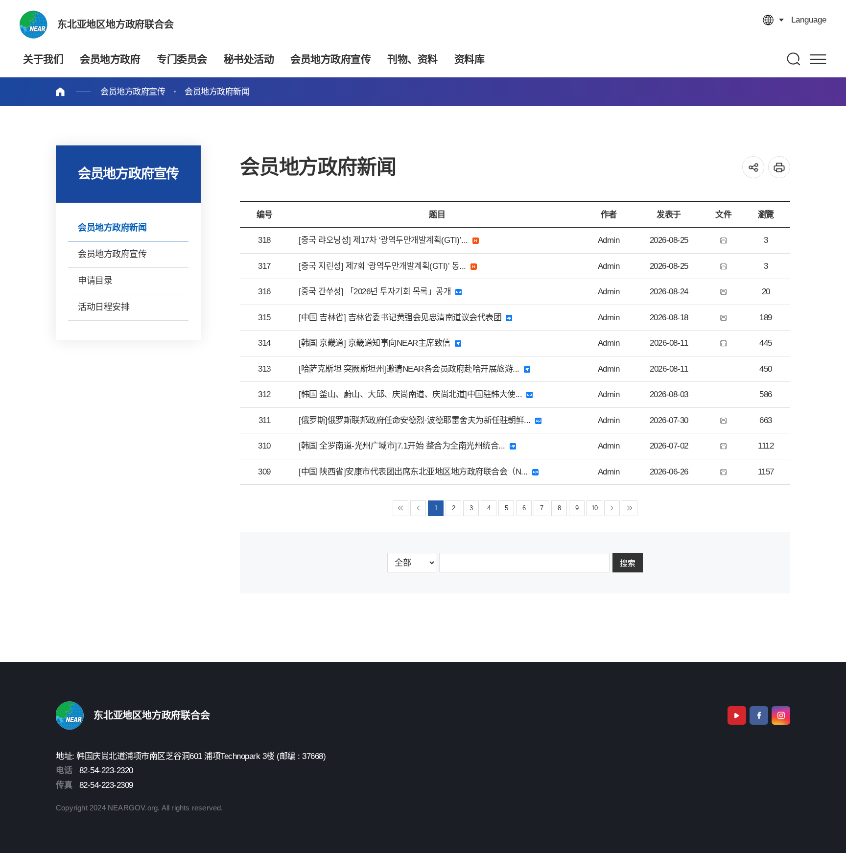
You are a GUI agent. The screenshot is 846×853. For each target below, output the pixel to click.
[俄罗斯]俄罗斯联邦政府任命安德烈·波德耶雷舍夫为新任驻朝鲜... (417, 420)
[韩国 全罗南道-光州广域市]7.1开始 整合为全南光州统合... (404, 445)
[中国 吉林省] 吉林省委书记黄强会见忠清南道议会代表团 (402, 317)
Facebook (759, 715)
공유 (753, 167)
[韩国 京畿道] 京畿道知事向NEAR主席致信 (377, 343)
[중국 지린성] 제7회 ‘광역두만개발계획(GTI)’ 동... (384, 266)
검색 (794, 59)
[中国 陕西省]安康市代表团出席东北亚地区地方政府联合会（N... (415, 471)
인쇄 (779, 167)
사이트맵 (818, 59)
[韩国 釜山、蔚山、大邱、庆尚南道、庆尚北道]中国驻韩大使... (412, 394)
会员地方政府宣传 (132, 91)
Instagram (781, 715)
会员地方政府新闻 (217, 91)
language (808, 19)
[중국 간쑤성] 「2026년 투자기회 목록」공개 (377, 291)
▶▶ (629, 508)
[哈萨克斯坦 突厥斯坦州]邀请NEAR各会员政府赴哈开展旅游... (411, 369)
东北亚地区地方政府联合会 (115, 24)
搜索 (627, 563)
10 (594, 508)
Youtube (737, 715)
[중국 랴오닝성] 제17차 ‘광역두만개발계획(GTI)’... (385, 240)
